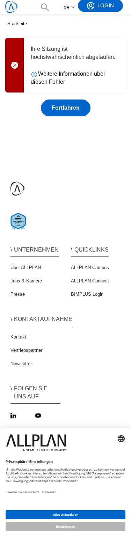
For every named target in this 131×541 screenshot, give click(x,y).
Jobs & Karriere (26, 280)
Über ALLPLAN (25, 267)
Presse (17, 294)
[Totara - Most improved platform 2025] (19, 228)
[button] (44, 7)
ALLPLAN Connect (90, 280)
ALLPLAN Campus (90, 267)
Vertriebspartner (26, 350)
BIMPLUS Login (87, 294)
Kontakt (18, 337)
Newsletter (21, 363)
